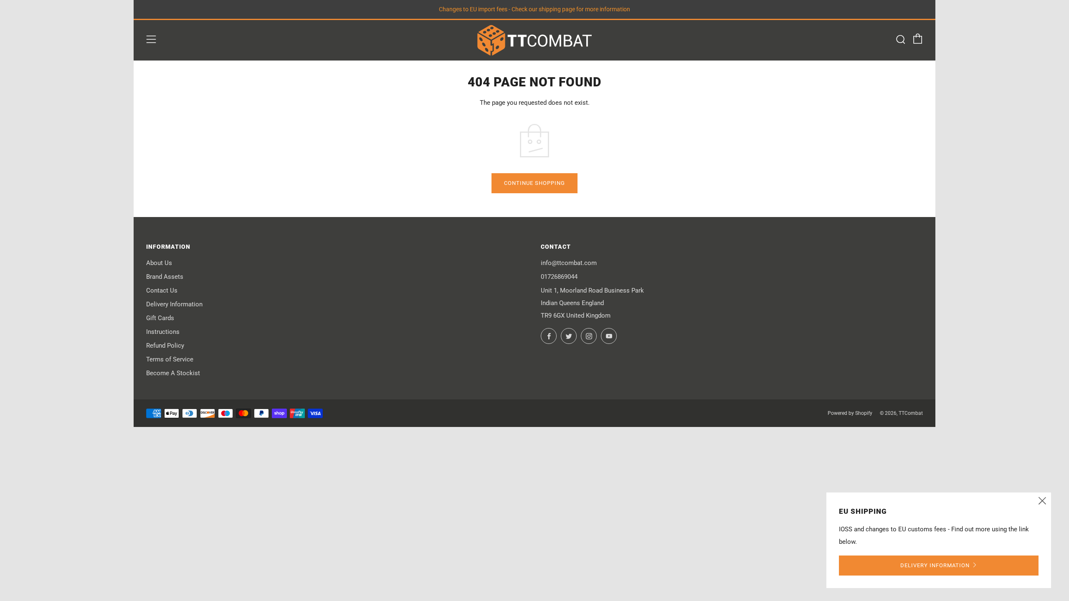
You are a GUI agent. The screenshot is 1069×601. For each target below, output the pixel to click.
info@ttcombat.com (569, 263)
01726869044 (559, 276)
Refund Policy (165, 345)
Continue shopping (534, 183)
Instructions (163, 332)
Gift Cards (160, 318)
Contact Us (161, 290)
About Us (159, 263)
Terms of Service (169, 359)
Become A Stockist (173, 373)
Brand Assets (164, 276)
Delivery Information (174, 304)
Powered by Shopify (850, 413)
